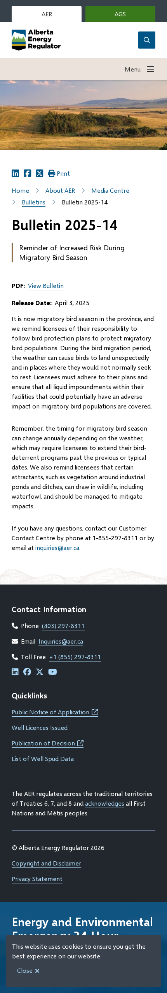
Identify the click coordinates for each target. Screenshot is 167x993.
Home (20, 190)
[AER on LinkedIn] (15, 672)
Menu (133, 69)
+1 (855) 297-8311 (75, 656)
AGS (132, 16)
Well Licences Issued (40, 727)
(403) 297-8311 (63, 625)
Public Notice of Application (55, 712)
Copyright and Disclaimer (46, 863)
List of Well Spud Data (43, 758)
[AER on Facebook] (27, 672)
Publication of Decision (48, 743)
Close (25, 970)
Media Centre (110, 190)
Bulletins (33, 202)
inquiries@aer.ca (57, 547)
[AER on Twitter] (39, 672)
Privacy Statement (37, 878)
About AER (60, 190)
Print (63, 173)
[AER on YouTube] (52, 672)
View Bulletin (46, 285)
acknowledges (104, 803)
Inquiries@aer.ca (60, 641)
